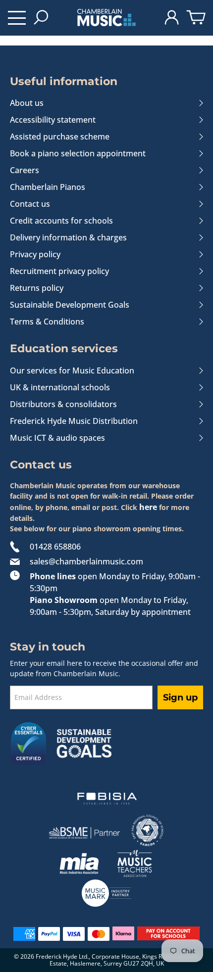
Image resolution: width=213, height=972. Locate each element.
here (148, 507)
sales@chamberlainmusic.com (86, 561)
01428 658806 (55, 546)
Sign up (180, 697)
